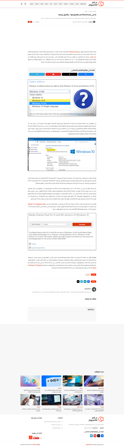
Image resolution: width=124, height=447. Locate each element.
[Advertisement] (62, 39)
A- (28, 22)
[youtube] (53, 74)
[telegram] (37, 74)
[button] (88, 281)
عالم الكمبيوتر (89, 444)
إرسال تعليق (91, 309)
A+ (31, 22)
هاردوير (31, 4)
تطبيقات (38, 388)
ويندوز (77, 4)
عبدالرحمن (90, 22)
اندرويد (46, 4)
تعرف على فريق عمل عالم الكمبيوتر (52, 421)
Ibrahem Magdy (36, 444)
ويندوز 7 (94, 268)
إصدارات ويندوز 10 (73, 52)
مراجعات (36, 4)
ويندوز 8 (31, 265)
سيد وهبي (93, 57)
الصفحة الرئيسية (92, 11)
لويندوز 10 (38, 265)
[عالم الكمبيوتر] (96, 3)
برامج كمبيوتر (83, 4)
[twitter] (69, 74)
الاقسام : (102, 428)
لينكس (55, 4)
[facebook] (86, 74)
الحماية (60, 4)
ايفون (42, 4)
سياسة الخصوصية (56, 428)
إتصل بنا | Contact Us (55, 425)
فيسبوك (65, 4)
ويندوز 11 (71, 4)
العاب (51, 4)
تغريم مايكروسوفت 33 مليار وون (37, 204)
